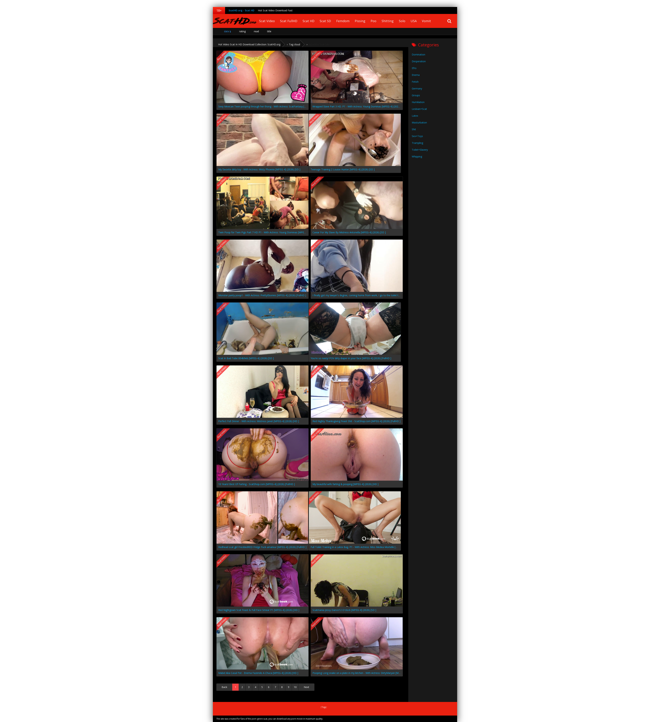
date (226, 31)
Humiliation (418, 102)
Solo (402, 21)
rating (242, 31)
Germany (417, 88)
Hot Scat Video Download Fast (275, 10)
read (256, 31)
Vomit (426, 21)
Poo (373, 21)
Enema (416, 75)
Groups (416, 95)
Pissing (360, 21)
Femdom (342, 21)
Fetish (415, 81)
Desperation (419, 61)
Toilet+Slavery (420, 149)
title (269, 31)
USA (414, 21)
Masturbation (419, 122)
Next (306, 687)
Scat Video (267, 21)
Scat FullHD (288, 21)
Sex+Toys (417, 136)
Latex (415, 115)
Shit (414, 129)
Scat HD (308, 21)
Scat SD (325, 21)
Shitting (388, 21)
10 (295, 687)
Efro (414, 68)
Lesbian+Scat (419, 109)
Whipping (417, 156)
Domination (418, 54)
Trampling (417, 143)
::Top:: (323, 707)
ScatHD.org (234, 21)
